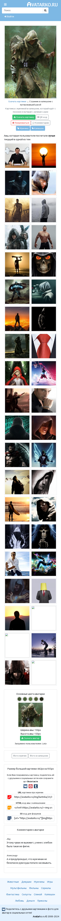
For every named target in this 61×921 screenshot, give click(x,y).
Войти (10, 16)
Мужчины (39, 882)
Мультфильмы (18, 888)
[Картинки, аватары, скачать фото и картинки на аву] (43, 4)
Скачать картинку (25, 117)
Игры (50, 882)
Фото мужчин (20, 756)
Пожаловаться (21, 123)
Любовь (19, 900)
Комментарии (42, 123)
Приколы (42, 900)
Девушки (26, 882)
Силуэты (26, 894)
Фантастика (12, 894)
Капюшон (39, 128)
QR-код (43, 117)
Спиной (38, 894)
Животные (13, 882)
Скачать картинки (17, 101)
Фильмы (34, 888)
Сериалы (46, 888)
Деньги (31, 900)
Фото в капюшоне (39, 756)
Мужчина (23, 128)
